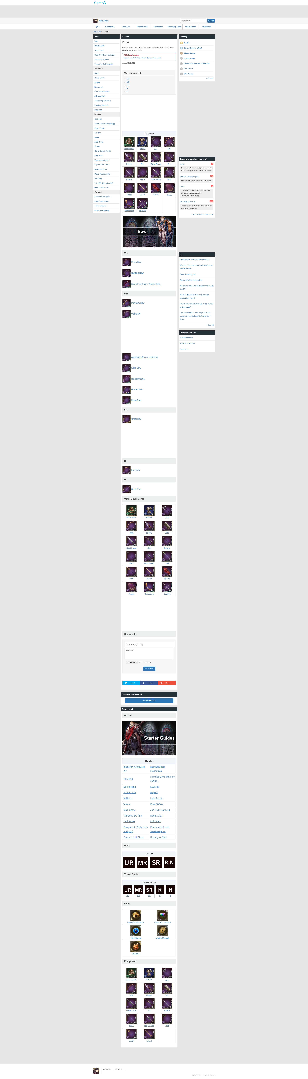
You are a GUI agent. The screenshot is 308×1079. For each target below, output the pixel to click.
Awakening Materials (102, 101)
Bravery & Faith (158, 837)
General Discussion (102, 197)
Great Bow (136, 419)
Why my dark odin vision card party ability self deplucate (196, 266)
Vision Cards (99, 78)
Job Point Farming (160, 810)
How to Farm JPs (101, 188)
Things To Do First (101, 59)
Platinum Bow (137, 303)
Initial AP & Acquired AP (103, 183)
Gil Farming (129, 786)
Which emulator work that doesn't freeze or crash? (196, 287)
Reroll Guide (142, 27)
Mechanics (158, 27)
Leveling (154, 786)
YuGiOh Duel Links (187, 343)
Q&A (98, 27)
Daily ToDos (156, 804)
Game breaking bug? (188, 274)
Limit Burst (129, 821)
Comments (109, 27)
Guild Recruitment (101, 210)
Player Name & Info (102, 174)
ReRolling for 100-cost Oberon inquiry (194, 259)
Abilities (127, 798)
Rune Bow (136, 400)
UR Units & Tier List (187, 202)
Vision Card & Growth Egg (104, 124)
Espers (154, 792)
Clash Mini (184, 349)
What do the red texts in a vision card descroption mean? (194, 296)
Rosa (182, 186)
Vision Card (129, 792)
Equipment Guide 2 (101, 165)
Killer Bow (136, 368)
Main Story (129, 810)
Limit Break (156, 798)
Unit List (126, 27)
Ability (96, 137)
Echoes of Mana (186, 338)
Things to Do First (132, 815)
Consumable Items (101, 91)
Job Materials (99, 96)
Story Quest (99, 50)
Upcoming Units (174, 27)
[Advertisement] (154, 11)
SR (128, 85)
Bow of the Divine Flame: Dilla (145, 284)
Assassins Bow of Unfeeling (144, 357)
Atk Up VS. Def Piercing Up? (191, 280)
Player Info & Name (133, 837)
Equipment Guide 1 (101, 160)
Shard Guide (190, 27)
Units (96, 73)
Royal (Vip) (156, 815)
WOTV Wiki (103, 21)
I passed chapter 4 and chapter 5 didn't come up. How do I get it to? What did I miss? (195, 316)
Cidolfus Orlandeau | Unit (189, 177)
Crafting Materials (101, 105)
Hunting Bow (137, 273)
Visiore (127, 804)
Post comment (149, 669)
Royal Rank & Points (102, 151)
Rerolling (128, 779)
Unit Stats (155, 821)
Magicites (98, 110)
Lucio (182, 164)
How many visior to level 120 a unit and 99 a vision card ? (196, 305)
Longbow (135, 470)
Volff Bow (135, 314)
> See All (209, 78)
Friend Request (100, 206)
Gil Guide (98, 119)
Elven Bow (136, 262)
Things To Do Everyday (103, 64)
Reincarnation (138, 379)
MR (128, 82)
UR (128, 79)
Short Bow (136, 489)
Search (211, 21)
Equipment (98, 87)
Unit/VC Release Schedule (104, 55)
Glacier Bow (137, 389)
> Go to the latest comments (202, 214)
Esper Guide (99, 128)
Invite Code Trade (101, 201)
